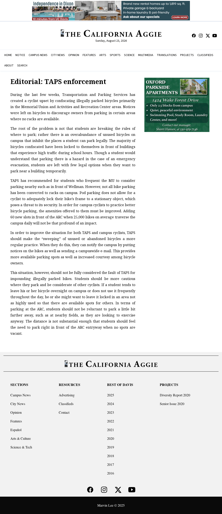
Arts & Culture (20, 438)
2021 (110, 429)
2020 (110, 438)
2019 (110, 447)
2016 (110, 473)
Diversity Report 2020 (175, 395)
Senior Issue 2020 (172, 403)
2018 (110, 455)
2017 (110, 464)
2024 (110, 403)
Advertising (67, 395)
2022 (110, 421)
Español (15, 429)
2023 (110, 412)
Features (16, 421)
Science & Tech (21, 447)
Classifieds (66, 403)
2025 (110, 395)
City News (17, 403)
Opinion (16, 412)
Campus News (20, 395)
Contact (64, 412)
